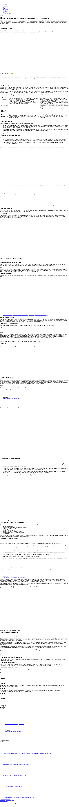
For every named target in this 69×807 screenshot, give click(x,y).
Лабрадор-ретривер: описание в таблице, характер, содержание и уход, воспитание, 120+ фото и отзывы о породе (24, 194)
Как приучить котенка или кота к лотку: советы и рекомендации (14, 775)
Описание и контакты (7, 13)
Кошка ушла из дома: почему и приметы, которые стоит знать (14, 577)
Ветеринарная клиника (4, 0)
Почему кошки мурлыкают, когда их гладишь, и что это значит (16, 738)
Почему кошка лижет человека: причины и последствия (15, 731)
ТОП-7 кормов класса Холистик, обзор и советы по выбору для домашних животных (18, 797)
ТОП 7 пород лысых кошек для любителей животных (12, 786)
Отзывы (4, 10)
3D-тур (4, 12)
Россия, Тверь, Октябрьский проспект (7, 2)
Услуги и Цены (5, 6)
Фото (4, 7)
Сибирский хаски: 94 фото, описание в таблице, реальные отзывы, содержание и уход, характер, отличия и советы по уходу (25, 315)
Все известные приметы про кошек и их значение (12, 398)
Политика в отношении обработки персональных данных (11, 806)
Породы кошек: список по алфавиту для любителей (14, 724)
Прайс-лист (5, 11)
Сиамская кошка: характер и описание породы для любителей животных (16, 764)
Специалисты (5, 9)
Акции (4, 8)
